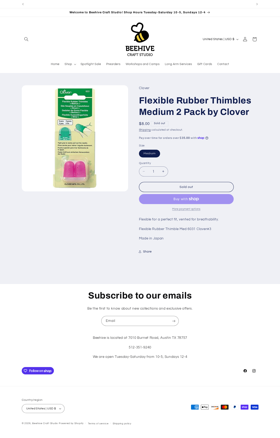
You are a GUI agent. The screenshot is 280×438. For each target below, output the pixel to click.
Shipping (145, 129)
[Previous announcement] (22, 4)
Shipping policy (122, 423)
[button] (26, 39)
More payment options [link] (186, 209)
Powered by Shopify (71, 423)
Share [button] (147, 251)
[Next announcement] (257, 4)
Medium (151, 154)
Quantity (145, 163)
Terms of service (98, 423)
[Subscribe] (174, 321)
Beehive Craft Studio (45, 423)
